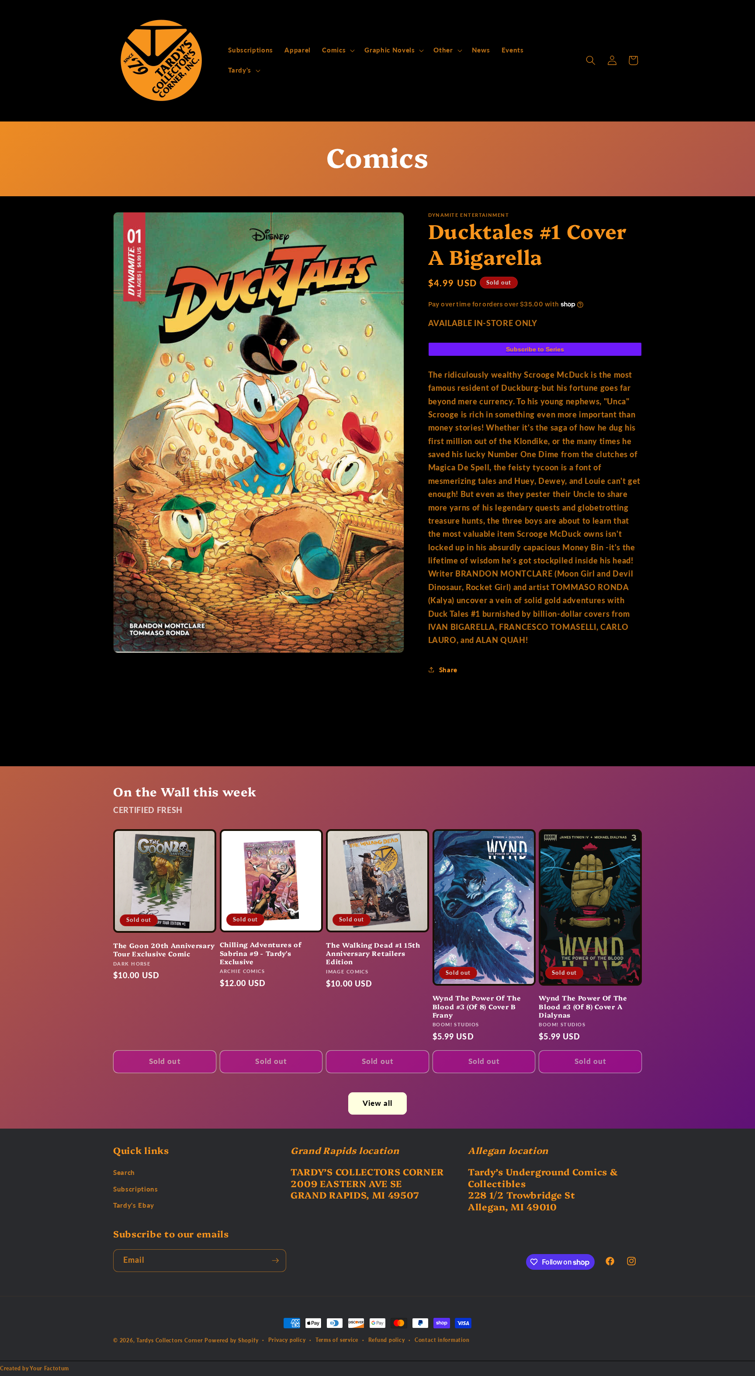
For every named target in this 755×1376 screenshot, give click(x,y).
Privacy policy (287, 1340)
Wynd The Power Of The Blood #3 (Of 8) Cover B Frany (477, 1006)
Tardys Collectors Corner (169, 1340)
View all (378, 1103)
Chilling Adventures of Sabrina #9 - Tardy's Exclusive (261, 953)
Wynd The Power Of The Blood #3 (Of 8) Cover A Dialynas (583, 1006)
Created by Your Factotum (34, 1368)
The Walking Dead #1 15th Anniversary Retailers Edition (373, 953)
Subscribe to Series (535, 349)
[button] (337, 50)
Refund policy (386, 1340)
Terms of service (336, 1340)
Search (124, 1172)
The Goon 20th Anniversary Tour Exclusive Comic (164, 949)
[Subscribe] (275, 1260)
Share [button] (448, 670)
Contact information (442, 1340)
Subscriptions (135, 1189)
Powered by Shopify (231, 1340)
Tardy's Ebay (133, 1205)
